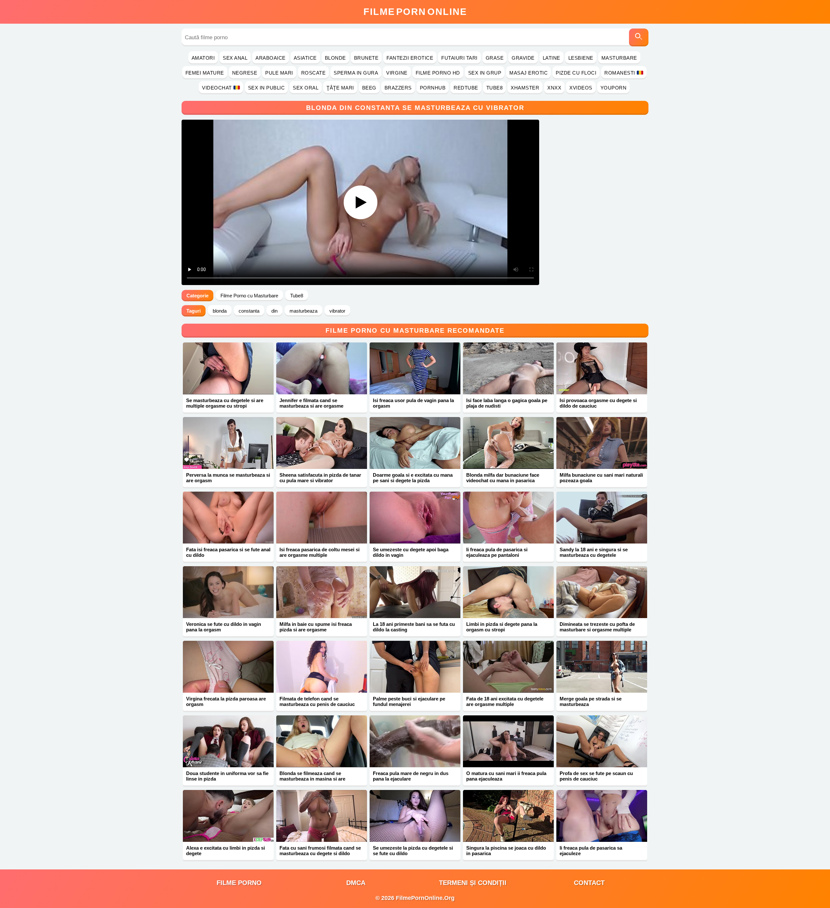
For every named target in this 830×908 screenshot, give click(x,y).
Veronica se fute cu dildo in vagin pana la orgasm (223, 626)
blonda (220, 311)
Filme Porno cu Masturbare (249, 295)
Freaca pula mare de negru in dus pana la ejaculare (410, 776)
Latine (551, 58)
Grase (495, 58)
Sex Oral (305, 87)
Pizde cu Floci (576, 73)
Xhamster (525, 87)
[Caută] (638, 37)
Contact (589, 882)
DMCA (355, 882)
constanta (249, 311)
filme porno (239, 882)
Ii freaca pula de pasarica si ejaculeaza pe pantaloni (497, 552)
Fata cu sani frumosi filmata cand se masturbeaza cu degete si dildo (320, 850)
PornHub (433, 87)
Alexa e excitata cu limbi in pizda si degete (225, 850)
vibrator (337, 311)
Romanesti (619, 73)
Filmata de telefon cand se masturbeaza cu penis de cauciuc (317, 701)
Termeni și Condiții (472, 882)
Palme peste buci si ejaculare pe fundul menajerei (409, 701)
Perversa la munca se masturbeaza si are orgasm (228, 477)
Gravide (523, 58)
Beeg (369, 87)
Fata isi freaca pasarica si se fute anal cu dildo (228, 552)
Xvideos (580, 87)
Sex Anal (235, 58)
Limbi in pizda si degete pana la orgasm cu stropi (501, 626)
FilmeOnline (415, 11)
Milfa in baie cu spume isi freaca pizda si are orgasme (315, 626)
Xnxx (554, 87)
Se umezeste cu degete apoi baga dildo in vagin (410, 552)
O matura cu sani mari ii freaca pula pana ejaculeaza (506, 776)
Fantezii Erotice (409, 58)
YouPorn (613, 87)
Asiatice (305, 58)
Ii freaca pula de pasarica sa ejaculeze (591, 850)
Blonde (335, 58)
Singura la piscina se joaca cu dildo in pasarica (506, 850)
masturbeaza (303, 311)
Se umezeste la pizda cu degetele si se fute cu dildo (413, 850)
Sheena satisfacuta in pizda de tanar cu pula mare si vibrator (320, 477)
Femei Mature (204, 73)
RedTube (466, 87)
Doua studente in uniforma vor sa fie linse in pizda (227, 776)
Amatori (203, 58)
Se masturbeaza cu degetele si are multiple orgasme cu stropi (224, 403)
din (274, 311)
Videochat (217, 87)
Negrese (244, 73)
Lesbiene (580, 58)
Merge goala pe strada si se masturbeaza (591, 701)
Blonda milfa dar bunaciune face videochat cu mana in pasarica (502, 477)
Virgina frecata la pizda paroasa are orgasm (226, 701)
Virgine (397, 73)
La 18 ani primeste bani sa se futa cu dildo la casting (414, 626)
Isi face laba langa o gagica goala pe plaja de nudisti (506, 403)
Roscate (313, 73)
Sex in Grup (485, 73)
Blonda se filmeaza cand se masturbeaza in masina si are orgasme (312, 779)
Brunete (366, 58)
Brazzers (398, 87)
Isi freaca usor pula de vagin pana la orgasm (413, 403)
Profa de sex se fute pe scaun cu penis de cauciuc (596, 776)
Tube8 (494, 87)
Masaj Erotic (528, 73)
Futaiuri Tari (459, 58)
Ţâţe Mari (340, 87)
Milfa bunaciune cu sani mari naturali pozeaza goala (601, 477)
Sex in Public (266, 87)
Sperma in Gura (356, 73)
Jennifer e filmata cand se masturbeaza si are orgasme (311, 403)
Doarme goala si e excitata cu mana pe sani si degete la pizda (413, 477)
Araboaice (270, 58)
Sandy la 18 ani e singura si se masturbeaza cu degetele (594, 552)
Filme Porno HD (438, 73)
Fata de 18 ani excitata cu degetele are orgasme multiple (504, 701)
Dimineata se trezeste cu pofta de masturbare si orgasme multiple (597, 626)
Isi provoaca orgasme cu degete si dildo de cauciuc (598, 403)
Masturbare (619, 58)
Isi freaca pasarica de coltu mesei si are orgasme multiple (319, 552)
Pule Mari (279, 73)
